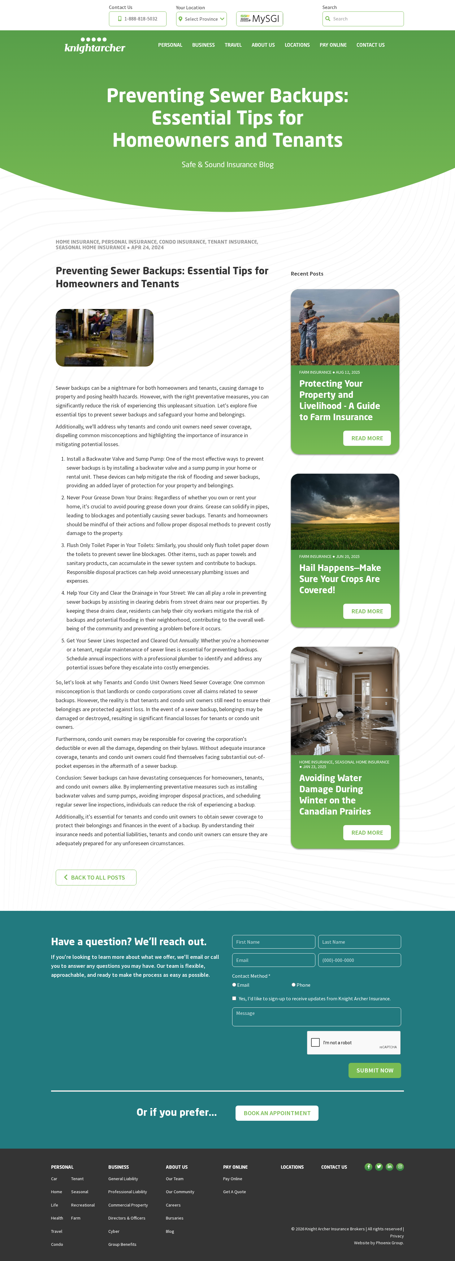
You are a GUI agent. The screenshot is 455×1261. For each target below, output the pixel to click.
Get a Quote (234, 1191)
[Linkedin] (389, 1167)
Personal (170, 45)
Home (56, 1191)
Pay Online (333, 45)
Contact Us (371, 45)
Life (54, 1205)
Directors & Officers (126, 1218)
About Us (263, 45)
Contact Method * (251, 976)
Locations (297, 45)
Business (203, 45)
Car (54, 1178)
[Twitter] (379, 1167)
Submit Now (375, 1070)
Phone (303, 985)
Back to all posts (98, 877)
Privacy (397, 1236)
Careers (173, 1205)
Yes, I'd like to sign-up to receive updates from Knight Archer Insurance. (315, 998)
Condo (57, 1244)
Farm (75, 1218)
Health (57, 1218)
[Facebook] (368, 1167)
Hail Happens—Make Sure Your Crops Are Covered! (340, 578)
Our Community (180, 1191)
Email (242, 985)
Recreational (83, 1205)
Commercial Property (128, 1205)
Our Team (175, 1178)
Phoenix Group (389, 1243)
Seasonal (79, 1191)
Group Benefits (122, 1244)
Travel (233, 45)
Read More (367, 438)
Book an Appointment (277, 1113)
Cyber (113, 1231)
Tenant (77, 1178)
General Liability (123, 1178)
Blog (170, 1231)
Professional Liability (127, 1191)
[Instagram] (400, 1167)
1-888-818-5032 (140, 18)
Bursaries (175, 1218)
